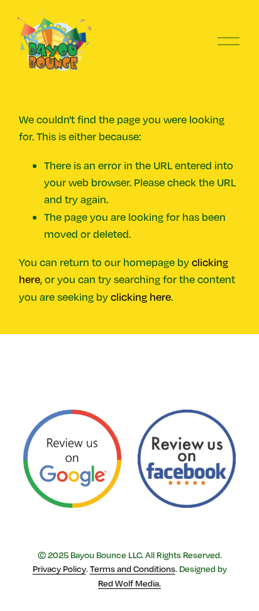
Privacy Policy (59, 568)
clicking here (141, 296)
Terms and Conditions (132, 568)
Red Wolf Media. (129, 583)
